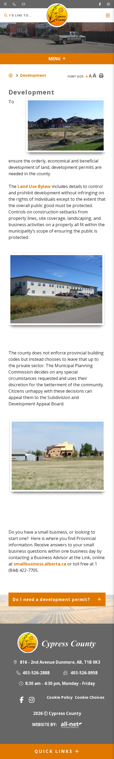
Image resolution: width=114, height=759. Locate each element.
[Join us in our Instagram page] (108, 4)
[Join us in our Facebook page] (100, 4)
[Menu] (108, 15)
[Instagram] (31, 699)
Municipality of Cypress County (57, 15)
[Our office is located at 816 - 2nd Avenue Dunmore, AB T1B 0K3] (5, 4)
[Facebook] (22, 699)
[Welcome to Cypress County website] (57, 642)
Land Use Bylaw (34, 186)
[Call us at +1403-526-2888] (14, 4)
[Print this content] (101, 76)
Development (33, 75)
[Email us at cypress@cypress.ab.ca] (23, 4)
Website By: (44, 724)
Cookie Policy (60, 697)
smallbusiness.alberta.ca (40, 564)
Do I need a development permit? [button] (51, 599)
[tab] (57, 600)
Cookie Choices (89, 697)
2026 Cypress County (57, 713)
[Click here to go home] (14, 75)
